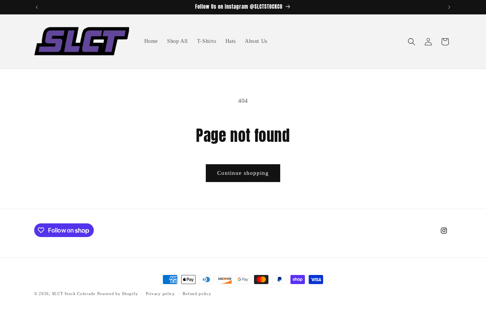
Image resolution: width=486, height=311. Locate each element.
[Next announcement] (449, 7)
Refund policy (197, 293)
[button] (411, 41)
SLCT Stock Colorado (74, 293)
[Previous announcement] (36, 7)
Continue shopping (243, 173)
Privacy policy (160, 293)
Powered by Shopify (117, 293)
